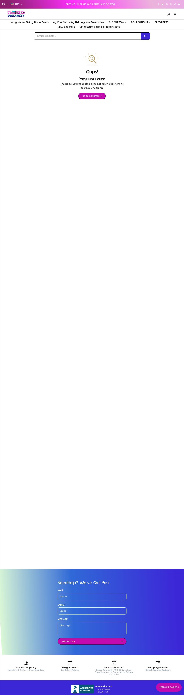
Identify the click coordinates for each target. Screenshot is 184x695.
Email (61, 604)
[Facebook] (158, 4)
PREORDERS (161, 22)
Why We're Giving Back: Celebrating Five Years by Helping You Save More (57, 22)
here (118, 83)
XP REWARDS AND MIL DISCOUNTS (100, 27)
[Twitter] (162, 4)
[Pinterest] (171, 4)
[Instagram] (166, 4)
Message (63, 619)
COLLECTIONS (140, 22)
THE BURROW (117, 22)
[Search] (145, 36)
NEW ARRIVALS (66, 27)
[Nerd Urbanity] (16, 14)
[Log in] (168, 14)
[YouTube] (179, 4)
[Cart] (174, 14)
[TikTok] (175, 4)
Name (61, 590)
